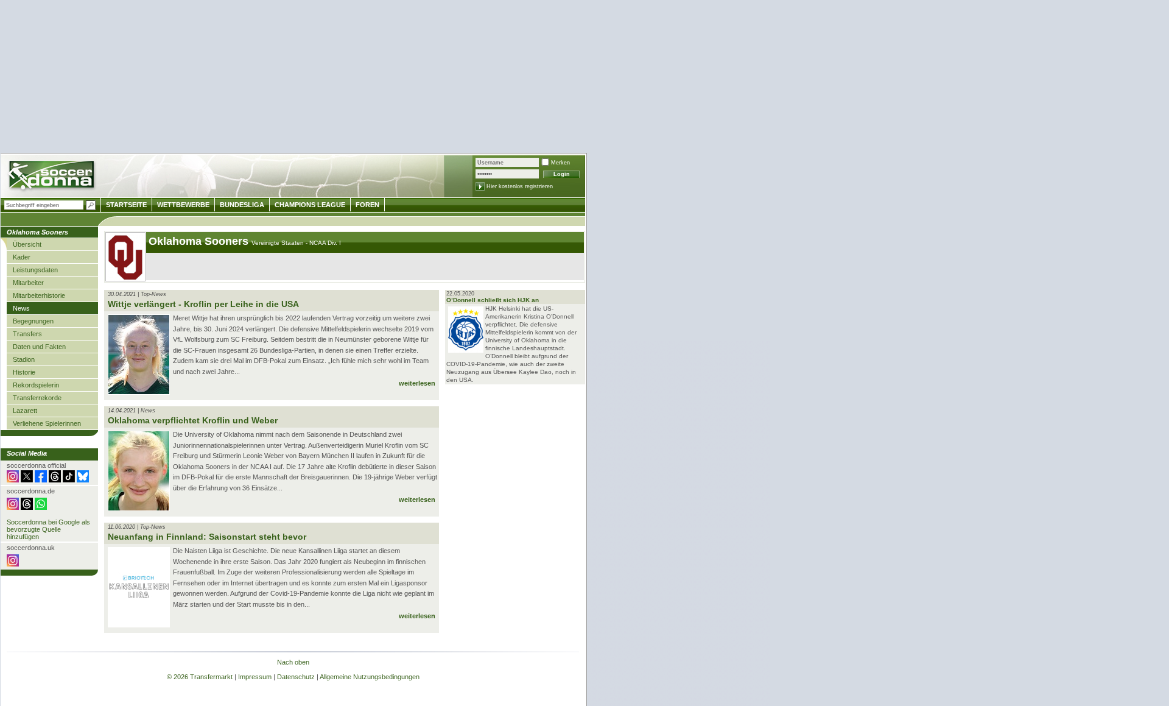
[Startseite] (52, 177)
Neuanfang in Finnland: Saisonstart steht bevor (207, 537)
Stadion (24, 359)
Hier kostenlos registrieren (519, 186)
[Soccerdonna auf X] (27, 480)
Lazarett (25, 410)
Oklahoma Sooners (200, 241)
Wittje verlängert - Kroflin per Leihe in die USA (203, 304)
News (21, 308)
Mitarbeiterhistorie (39, 295)
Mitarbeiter (28, 282)
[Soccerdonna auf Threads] (55, 480)
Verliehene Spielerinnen (47, 423)
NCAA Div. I (325, 242)
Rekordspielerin (36, 385)
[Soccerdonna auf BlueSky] (83, 480)
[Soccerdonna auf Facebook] (41, 480)
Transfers (27, 333)
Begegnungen (33, 321)
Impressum (255, 676)
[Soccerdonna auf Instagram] (13, 480)
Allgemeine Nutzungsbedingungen (370, 676)
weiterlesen (417, 383)
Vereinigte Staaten (278, 242)
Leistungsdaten (35, 270)
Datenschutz (296, 676)
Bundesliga (242, 204)
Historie (24, 372)
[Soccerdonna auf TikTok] (69, 480)
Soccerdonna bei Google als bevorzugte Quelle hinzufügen (48, 529)
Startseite (126, 204)
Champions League (310, 204)
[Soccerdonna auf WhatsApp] (41, 507)
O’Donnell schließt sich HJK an (492, 300)
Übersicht (27, 244)
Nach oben (293, 662)
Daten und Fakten (39, 346)
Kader (21, 257)
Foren (367, 204)
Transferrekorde (37, 397)
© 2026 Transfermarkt (200, 676)
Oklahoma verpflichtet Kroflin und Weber (193, 420)
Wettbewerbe (183, 204)
